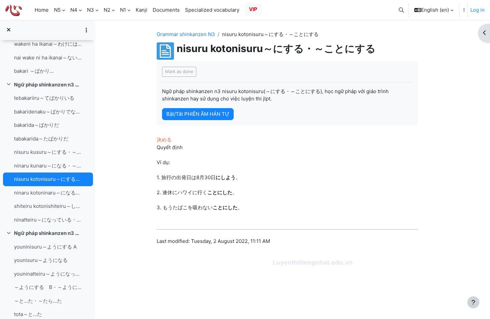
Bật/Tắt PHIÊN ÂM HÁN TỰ (197, 114)
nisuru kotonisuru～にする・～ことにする (48, 179)
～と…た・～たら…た (38, 301)
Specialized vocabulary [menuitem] (212, 10)
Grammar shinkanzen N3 (186, 34)
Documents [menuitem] (166, 10)
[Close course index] (9, 30)
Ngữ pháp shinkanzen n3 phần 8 (48, 84)
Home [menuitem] (42, 10)
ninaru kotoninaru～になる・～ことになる (48, 193)
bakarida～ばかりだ (36, 125)
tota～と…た (28, 314)
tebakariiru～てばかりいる (44, 98)
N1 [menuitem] (123, 10)
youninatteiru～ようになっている (48, 274)
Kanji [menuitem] (141, 10)
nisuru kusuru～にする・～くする (48, 152)
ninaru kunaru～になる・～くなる (48, 166)
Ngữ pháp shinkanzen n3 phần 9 (48, 233)
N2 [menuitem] (107, 10)
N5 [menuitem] (57, 10)
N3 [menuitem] (90, 10)
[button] (401, 10)
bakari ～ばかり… (34, 71)
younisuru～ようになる (41, 260)
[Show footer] (473, 302)
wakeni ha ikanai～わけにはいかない (48, 44)
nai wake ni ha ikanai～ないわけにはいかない (48, 57)
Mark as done (179, 71)
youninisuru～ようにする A (45, 247)
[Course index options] (86, 30)
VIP (253, 9)
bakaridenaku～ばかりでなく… (48, 111)
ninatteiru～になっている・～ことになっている (48, 220)
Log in (477, 10)
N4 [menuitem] (73, 10)
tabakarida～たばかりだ (41, 138)
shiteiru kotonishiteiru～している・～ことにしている (48, 206)
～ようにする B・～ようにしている (48, 287)
